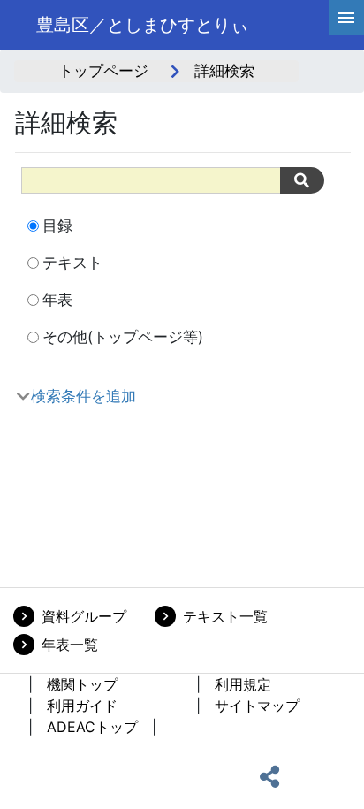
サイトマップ (257, 705)
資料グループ (84, 616)
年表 (57, 300)
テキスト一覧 (225, 616)
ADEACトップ (92, 727)
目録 (57, 225)
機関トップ (82, 684)
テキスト (72, 262)
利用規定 (243, 684)
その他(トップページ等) (122, 337)
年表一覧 (70, 644)
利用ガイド (82, 705)
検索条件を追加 (83, 396)
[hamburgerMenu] (346, 17)
